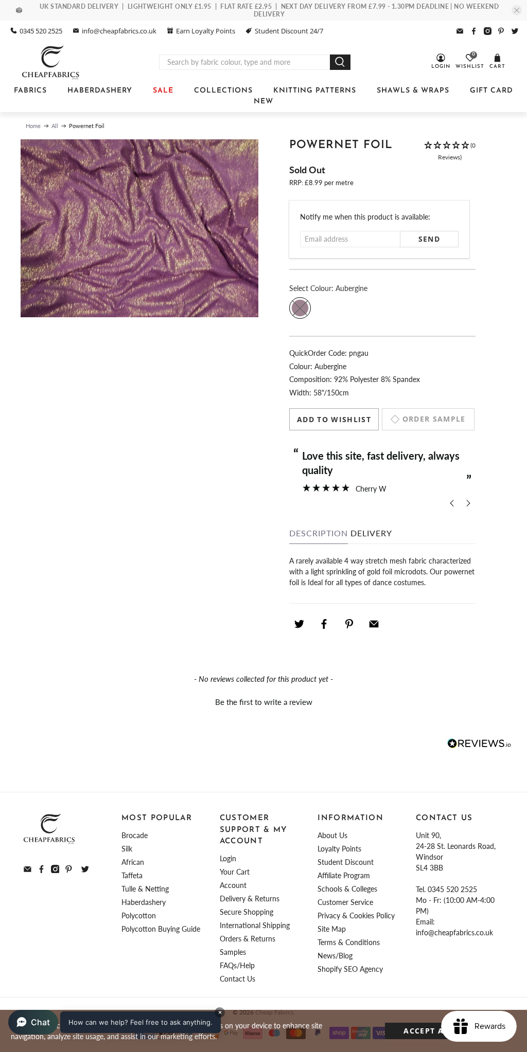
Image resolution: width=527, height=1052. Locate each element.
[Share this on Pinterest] (349, 623)
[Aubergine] (300, 308)
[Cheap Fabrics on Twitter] (515, 31)
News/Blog (335, 955)
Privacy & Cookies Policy (356, 915)
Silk (126, 848)
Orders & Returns (247, 938)
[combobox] (244, 62)
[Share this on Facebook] (324, 623)
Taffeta (132, 875)
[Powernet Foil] (139, 228)
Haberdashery (143, 902)
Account (233, 885)
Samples (233, 952)
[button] (450, 151)
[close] (517, 10)
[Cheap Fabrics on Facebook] (473, 31)
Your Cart (235, 871)
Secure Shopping (246, 912)
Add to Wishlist (334, 419)
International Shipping (255, 925)
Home (33, 126)
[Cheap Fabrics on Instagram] (487, 31)
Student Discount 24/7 (289, 30)
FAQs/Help (237, 965)
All (54, 126)
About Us (332, 835)
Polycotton (138, 915)
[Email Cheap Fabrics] (459, 31)
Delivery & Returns (249, 898)
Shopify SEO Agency (350, 969)
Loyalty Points (339, 848)
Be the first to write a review (263, 701)
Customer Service (345, 902)
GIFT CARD (491, 91)
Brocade (134, 835)
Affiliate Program (344, 875)
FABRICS (30, 91)
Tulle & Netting (145, 888)
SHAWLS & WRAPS (413, 91)
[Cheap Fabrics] (51, 62)
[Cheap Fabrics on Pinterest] (501, 31)
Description (318, 533)
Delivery (371, 533)
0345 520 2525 (41, 30)
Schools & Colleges (347, 888)
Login (228, 858)
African (132, 862)
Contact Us (237, 978)
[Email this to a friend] (374, 623)
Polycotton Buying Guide (160, 928)
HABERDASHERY (99, 91)
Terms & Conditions (349, 942)
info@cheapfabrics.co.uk (119, 30)
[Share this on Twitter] (299, 623)
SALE (163, 91)
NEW (263, 101)
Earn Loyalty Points (205, 30)
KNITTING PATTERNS (314, 91)
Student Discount (346, 862)
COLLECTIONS (223, 91)
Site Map (332, 928)
